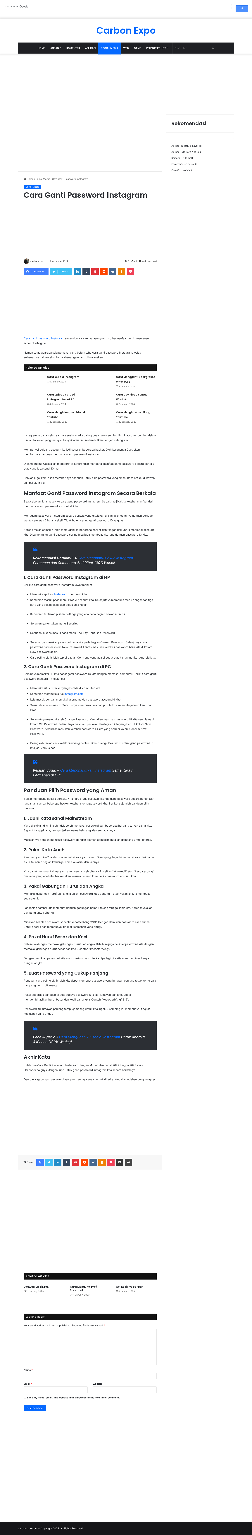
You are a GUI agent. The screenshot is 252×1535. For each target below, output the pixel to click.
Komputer (73, 48)
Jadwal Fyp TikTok (36, 1287)
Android (55, 48)
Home (41, 48)
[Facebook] (40, 1162)
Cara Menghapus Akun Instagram (105, 558)
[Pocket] (130, 271)
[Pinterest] (95, 271)
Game (137, 48)
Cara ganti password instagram (44, 338)
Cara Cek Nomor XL (182, 170)
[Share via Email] (119, 1162)
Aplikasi (90, 48)
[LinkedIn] (77, 271)
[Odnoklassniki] (121, 271)
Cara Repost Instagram (63, 377)
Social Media (109, 48)
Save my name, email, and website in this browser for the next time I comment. (73, 1397)
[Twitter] (49, 1162)
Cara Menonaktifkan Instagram (85, 770)
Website (97, 1383)
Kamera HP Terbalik (182, 157)
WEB (126, 48)
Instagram (60, 594)
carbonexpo (36, 261)
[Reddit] (104, 271)
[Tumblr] (86, 271)
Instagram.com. (74, 694)
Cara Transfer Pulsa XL (184, 164)
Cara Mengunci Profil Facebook (84, 1288)
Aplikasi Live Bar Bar (129, 1287)
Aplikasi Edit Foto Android (186, 151)
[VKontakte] (112, 271)
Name (28, 1369)
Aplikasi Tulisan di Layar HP (186, 145)
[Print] (128, 1162)
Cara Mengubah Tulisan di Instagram (89, 1037)
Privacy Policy (156, 48)
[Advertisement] (126, 83)
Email (28, 1383)
